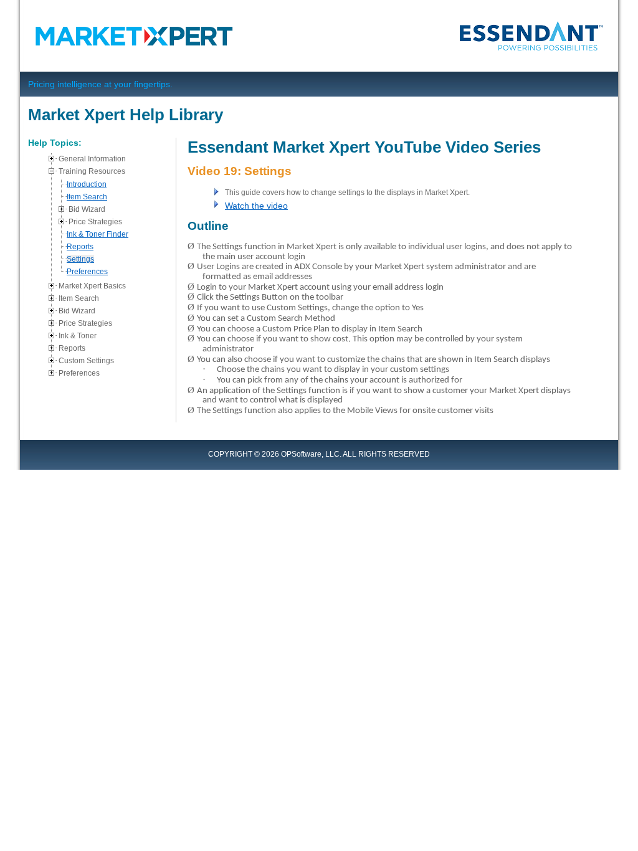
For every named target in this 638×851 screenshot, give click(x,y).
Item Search (87, 197)
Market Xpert (137, 36)
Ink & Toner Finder (97, 234)
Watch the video (256, 206)
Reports (80, 246)
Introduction (87, 184)
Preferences (87, 271)
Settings (80, 259)
